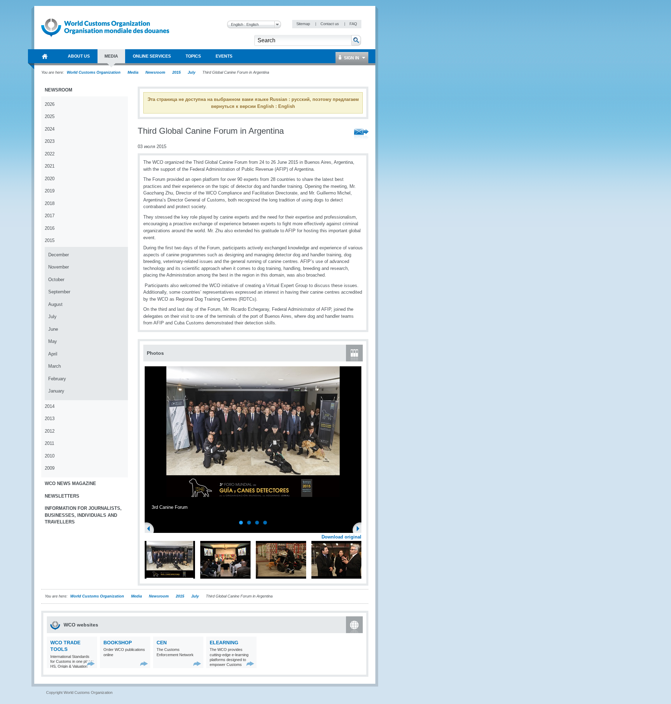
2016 (50, 228)
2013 (50, 418)
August (55, 304)
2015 (176, 72)
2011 (49, 443)
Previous (150, 529)
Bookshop (117, 642)
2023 (50, 141)
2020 (50, 178)
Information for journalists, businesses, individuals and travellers (83, 515)
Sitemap (303, 24)
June (53, 329)
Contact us (330, 24)
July (191, 72)
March (54, 366)
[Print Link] (339, 134)
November (58, 267)
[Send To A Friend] (361, 135)
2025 (50, 116)
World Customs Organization (94, 72)
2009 (50, 468)
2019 (50, 190)
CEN (162, 642)
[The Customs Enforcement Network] (197, 663)
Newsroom (155, 72)
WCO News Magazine (70, 483)
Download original (341, 537)
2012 (50, 431)
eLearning (224, 642)
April (52, 354)
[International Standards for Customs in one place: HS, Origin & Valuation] (91, 663)
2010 (50, 456)
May (52, 341)
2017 (50, 215)
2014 (50, 406)
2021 (50, 166)
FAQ (353, 24)
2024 (50, 129)
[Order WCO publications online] (144, 663)
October (56, 279)
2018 (50, 203)
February (57, 378)
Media (133, 72)
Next (359, 529)
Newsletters (62, 496)
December (58, 254)
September (59, 291)
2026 (50, 104)
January (56, 391)
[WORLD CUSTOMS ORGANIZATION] (44, 56)
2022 (50, 153)
